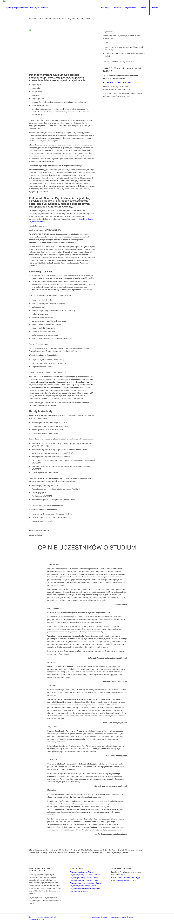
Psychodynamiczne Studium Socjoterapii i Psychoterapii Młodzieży (59, 18)
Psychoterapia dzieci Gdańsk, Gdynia (84, 880)
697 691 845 (121, 874)
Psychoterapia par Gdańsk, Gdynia (83, 885)
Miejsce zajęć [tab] (108, 31)
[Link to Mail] (169, 7)
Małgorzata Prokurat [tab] (54, 608)
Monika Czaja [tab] (52, 790)
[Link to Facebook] (165, 7)
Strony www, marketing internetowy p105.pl (42, 917)
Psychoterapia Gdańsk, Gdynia (81, 872)
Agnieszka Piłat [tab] (53, 564)
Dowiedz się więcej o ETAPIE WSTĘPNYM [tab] (45, 230)
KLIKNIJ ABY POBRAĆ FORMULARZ (117, 82)
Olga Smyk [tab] (51, 662)
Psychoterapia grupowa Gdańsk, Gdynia (85, 874)
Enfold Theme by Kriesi (37, 920)
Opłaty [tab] (105, 42)
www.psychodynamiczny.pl (126, 880)
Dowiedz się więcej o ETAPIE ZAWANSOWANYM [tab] (47, 372)
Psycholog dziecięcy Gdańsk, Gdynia (84, 877)
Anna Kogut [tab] (51, 685)
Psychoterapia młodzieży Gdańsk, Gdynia (85, 883)
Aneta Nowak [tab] (52, 760)
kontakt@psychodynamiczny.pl (128, 877)
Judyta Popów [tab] (52, 726)
